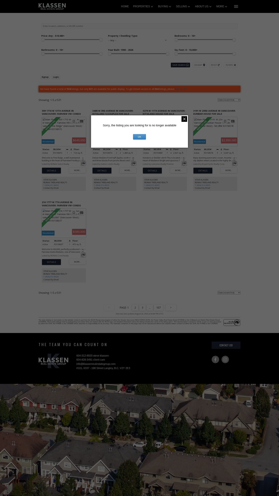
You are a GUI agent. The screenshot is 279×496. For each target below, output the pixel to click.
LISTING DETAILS (51, 171)
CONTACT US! (226, 345)
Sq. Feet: (186, 49)
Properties (141, 6)
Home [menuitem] (125, 6)
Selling (181, 6)
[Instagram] (225, 359)
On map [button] (198, 64)
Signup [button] (45, 77)
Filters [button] (229, 64)
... (149, 307)
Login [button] (56, 77)
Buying (163, 6)
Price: (53, 35)
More (220, 6)
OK (139, 137)
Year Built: (120, 49)
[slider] (43, 39)
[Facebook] (215, 359)
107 (158, 307)
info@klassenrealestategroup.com (95, 364)
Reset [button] (214, 64)
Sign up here (181, 88)
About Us (201, 6)
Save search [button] (179, 64)
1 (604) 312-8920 (51, 185)
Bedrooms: (185, 35)
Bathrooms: (52, 49)
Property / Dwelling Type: (123, 35)
